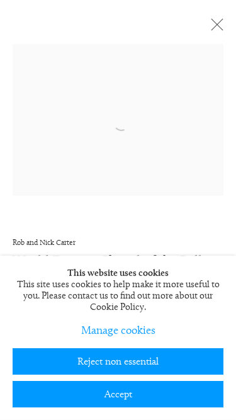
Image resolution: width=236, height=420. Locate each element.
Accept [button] (118, 395)
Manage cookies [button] (118, 331)
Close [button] (214, 28)
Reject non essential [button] (118, 362)
